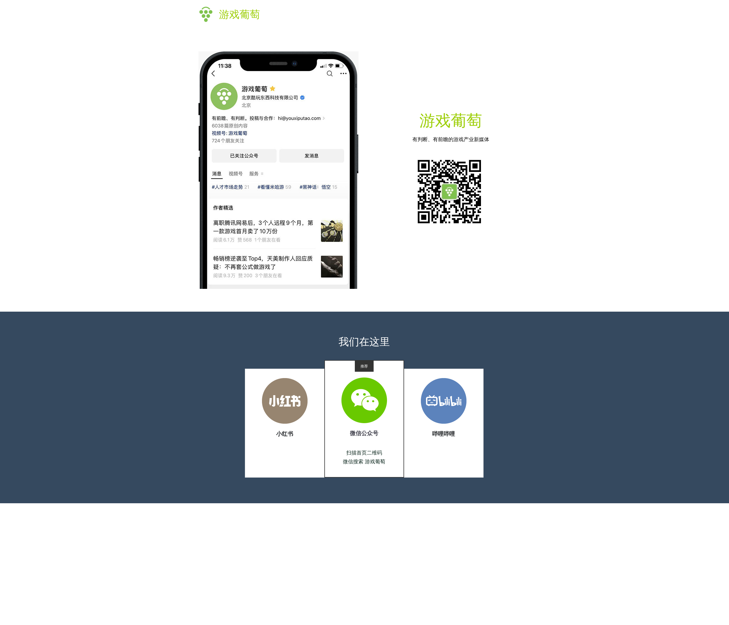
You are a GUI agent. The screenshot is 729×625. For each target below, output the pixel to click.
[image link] (285, 400)
